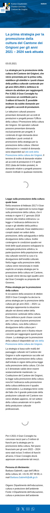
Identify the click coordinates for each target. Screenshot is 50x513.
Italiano (44, 4)
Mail (28, 509)
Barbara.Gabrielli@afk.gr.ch (24, 477)
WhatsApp (33, 509)
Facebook (18, 509)
